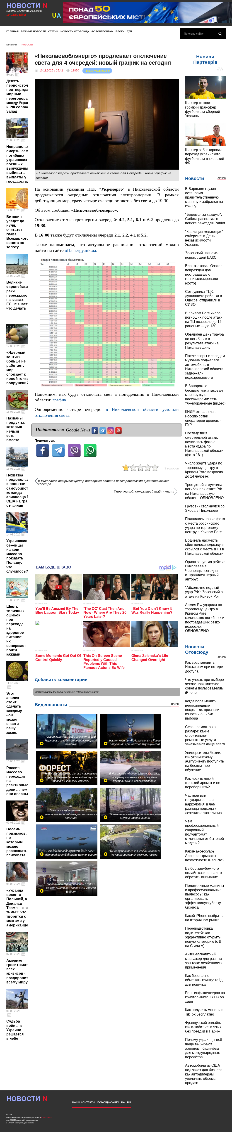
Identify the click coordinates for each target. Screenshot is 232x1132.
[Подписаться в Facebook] (95, 430)
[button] (174, 261)
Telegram (80, 692)
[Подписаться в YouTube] (119, 430)
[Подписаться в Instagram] (111, 430)
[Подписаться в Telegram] (103, 430)
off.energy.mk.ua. (81, 250)
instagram (93, 692)
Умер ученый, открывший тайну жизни (144, 491)
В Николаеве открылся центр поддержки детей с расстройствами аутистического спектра (103, 482)
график (59, 400)
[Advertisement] (107, 527)
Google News (78, 429)
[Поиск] (220, 33)
